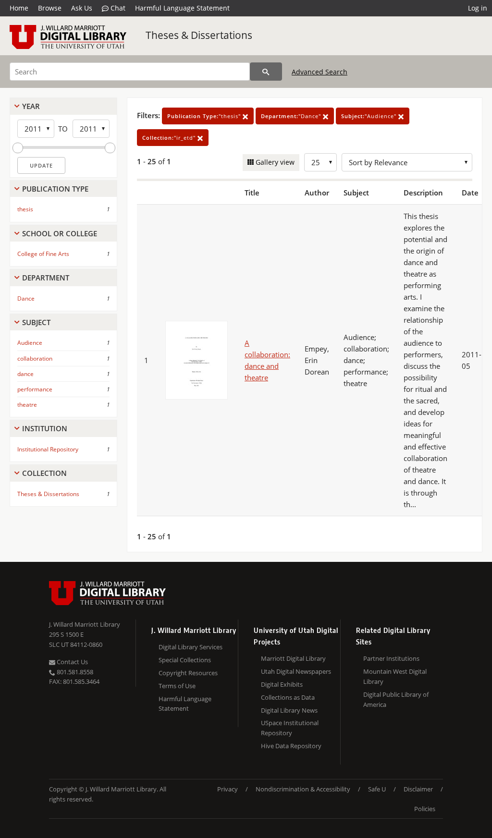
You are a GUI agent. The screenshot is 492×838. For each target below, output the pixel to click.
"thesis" (205, 116)
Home (19, 7)
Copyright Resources (188, 672)
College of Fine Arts (43, 254)
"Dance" (292, 116)
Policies (424, 808)
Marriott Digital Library (293, 658)
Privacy (227, 789)
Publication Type (55, 189)
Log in (477, 7)
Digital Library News (289, 710)
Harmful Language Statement (182, 7)
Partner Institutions (391, 658)
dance (25, 374)
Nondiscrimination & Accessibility (303, 789)
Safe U (377, 789)
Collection (44, 473)
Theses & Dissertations (199, 35)
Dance (26, 298)
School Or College (59, 233)
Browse (50, 7)
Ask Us (81, 7)
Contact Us (71, 661)
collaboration (34, 358)
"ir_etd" (169, 137)
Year (31, 106)
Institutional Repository (47, 449)
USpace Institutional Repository (290, 727)
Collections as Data (288, 697)
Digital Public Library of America (396, 699)
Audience (29, 343)
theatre (27, 405)
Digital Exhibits (282, 684)
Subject (36, 322)
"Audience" (369, 116)
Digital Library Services (190, 647)
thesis (25, 209)
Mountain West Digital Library (395, 676)
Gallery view (274, 162)
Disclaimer (418, 789)
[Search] (266, 71)
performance (34, 389)
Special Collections (185, 660)
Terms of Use (177, 685)
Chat (117, 7)
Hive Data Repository (291, 745)
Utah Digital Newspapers (296, 671)
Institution (44, 428)
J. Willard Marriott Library (84, 624)
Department (45, 277)
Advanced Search (319, 71)
